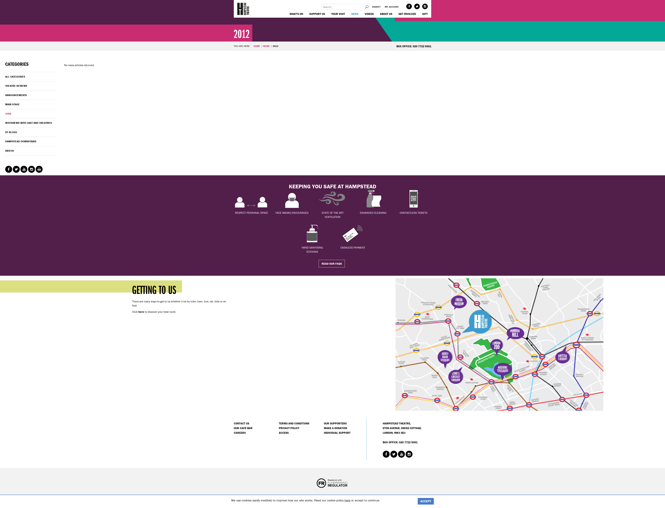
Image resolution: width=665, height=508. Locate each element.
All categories (15, 76)
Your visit (338, 14)
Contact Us (241, 423)
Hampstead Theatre (243, 9)
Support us (317, 14)
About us (386, 14)
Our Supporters (335, 423)
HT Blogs (11, 132)
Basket (376, 6)
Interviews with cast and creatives (28, 122)
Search (366, 7)
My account (392, 6)
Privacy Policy (289, 428)
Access (284, 432)
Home (257, 46)
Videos (369, 14)
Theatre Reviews (16, 85)
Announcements (16, 95)
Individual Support (337, 432)
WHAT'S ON (296, 14)
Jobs (8, 113)
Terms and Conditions (294, 423)
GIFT (425, 14)
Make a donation (335, 428)
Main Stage (12, 104)
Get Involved (407, 14)
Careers (240, 432)
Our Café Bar (243, 428)
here (347, 500)
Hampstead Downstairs (20, 141)
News (354, 14)
